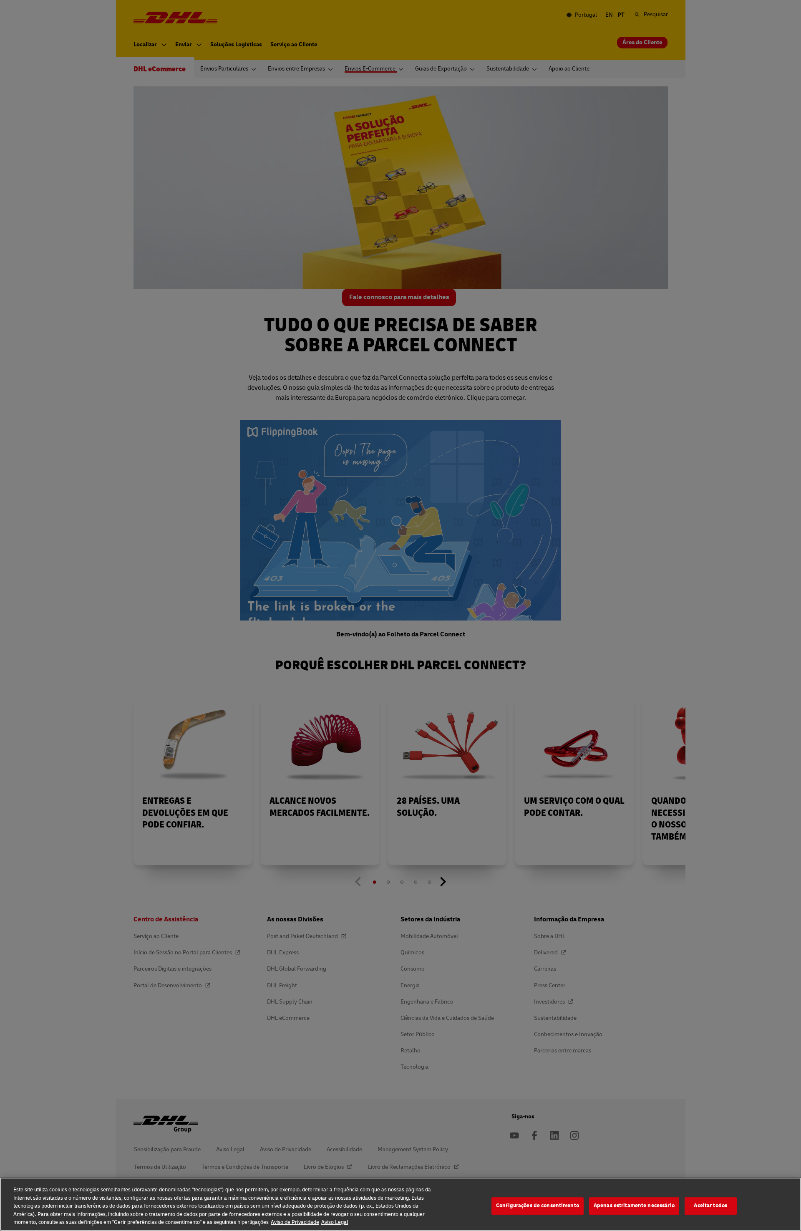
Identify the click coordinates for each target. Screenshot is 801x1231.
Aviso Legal (334, 1222)
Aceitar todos (710, 1205)
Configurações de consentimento (537, 1205)
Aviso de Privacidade (295, 1222)
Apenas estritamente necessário (634, 1205)
